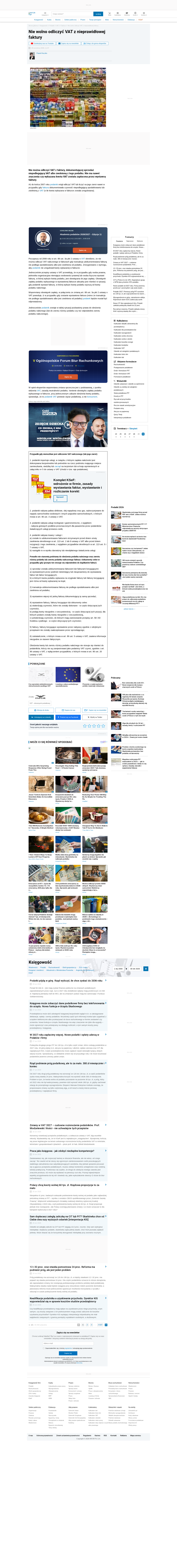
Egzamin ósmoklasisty (56, 1425)
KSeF (141, 20)
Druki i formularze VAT (122, 374)
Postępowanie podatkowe (123, 367)
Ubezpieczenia (53, 1391)
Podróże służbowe (114, 1418)
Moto (107, 20)
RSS (105, 1435)
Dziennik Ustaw (73, 1410)
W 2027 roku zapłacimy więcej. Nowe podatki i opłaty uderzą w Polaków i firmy (128, 252)
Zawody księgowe (34, 1396)
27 (129, 434)
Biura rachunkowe (115, 1383)
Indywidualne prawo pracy (57, 1386)
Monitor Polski (73, 1413)
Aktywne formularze (126, 361)
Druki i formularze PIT (122, 371)
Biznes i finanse (93, 1386)
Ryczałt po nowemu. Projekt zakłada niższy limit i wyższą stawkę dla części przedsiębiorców (129, 310)
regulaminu (68, 1348)
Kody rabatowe (133, 1415)
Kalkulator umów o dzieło (123, 339)
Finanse (131, 1391)
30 (143, 434)
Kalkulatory (122, 320)
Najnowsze (129, 241)
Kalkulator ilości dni (121, 354)
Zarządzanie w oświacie (56, 1420)
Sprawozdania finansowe (116, 1396)
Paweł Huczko (42, 53)
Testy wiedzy (53, 1427)
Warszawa (81, 366)
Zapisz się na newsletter (97, 710)
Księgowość (38, 20)
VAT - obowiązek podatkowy (40, 703)
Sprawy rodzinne (74, 1386)
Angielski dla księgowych (85, 970)
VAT (57, 25)
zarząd (58, 466)
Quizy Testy (118, 414)
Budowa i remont (133, 1393)
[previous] (78, 1325)
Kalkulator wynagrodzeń (122, 333)
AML (109, 1398)
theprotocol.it (132, 1423)
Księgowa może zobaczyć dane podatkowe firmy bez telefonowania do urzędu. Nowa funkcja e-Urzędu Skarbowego (129, 246)
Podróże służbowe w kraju (116, 1410)
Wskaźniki (122, 380)
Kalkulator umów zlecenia (123, 336)
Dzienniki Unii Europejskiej (77, 1418)
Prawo (83, 20)
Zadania (31, 1415)
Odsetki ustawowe (114, 1420)
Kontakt (114, 1435)
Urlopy (51, 1393)
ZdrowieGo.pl (132, 1410)
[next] (106, 1325)
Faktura (63, 25)
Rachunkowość (119, 364)
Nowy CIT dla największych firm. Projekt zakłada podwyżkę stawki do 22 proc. (127, 304)
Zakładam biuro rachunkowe (117, 1386)
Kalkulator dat (119, 357)
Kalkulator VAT (119, 348)
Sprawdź (60, 498)
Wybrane (140, 241)
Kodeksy (71, 1423)
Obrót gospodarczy (69, 967)
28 (134, 434)
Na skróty (131, 1407)
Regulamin (87, 1435)
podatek (86, 298)
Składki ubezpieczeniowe (116, 1415)
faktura (46, 187)
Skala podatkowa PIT (121, 393)
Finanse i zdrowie (94, 1398)
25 (120, 434)
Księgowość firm (35, 1383)
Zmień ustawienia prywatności (68, 1435)
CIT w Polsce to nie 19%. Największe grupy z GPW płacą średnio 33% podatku (129, 281)
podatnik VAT (51, 397)
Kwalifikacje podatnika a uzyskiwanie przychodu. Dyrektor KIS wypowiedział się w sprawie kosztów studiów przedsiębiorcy (129, 275)
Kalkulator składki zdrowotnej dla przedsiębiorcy (126, 325)
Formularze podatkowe (122, 377)
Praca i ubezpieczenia (95, 1391)
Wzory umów (132, 1418)
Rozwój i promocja (34, 1418)
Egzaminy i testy (54, 1418)
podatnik (54, 184)
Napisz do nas (70, 710)
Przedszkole (52, 1410)
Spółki (90, 1388)
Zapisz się (82, 250)
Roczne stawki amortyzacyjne (124, 405)
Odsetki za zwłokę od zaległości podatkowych (125, 388)
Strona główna (33, 25)
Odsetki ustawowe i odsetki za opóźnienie (129, 384)
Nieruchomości (118, 20)
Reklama (123, 1435)
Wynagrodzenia (54, 1388)
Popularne (119, 241)
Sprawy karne (73, 1388)
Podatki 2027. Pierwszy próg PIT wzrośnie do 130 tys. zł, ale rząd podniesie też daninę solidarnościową (129, 293)
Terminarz (122, 428)
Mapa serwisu (135, 1435)
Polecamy (115, 677)
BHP (50, 1396)
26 (125, 434)
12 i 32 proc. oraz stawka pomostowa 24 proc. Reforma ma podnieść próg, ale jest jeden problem (128, 269)
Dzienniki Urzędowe (75, 1415)
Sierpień (133, 428)
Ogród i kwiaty (133, 1396)
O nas (31, 1435)
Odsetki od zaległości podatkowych (126, 351)
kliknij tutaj (79, 1363)
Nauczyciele (52, 1415)
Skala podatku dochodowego (117, 1423)
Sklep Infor (72, 1398)
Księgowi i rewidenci (36, 970)
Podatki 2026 (117, 507)
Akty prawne (73, 1407)
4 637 (100, 1325)
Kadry (49, 20)
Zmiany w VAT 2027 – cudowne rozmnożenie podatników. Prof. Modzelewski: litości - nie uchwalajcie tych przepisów (128, 264)
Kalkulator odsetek (94, 1418)
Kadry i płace (33, 1420)
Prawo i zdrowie (74, 1401)
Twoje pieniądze (95, 20)
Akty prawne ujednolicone (77, 1420)
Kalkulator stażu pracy (95, 1420)
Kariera (97, 1435)
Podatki (51, 25)
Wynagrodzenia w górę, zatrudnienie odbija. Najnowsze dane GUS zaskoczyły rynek (129, 298)
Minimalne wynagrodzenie (116, 1413)
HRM (50, 1398)
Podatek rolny (119, 408)
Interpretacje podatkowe (122, 417)
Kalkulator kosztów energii (123, 342)
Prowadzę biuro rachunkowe (117, 1388)
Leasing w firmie (93, 1396)
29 (139, 434)
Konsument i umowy (75, 1391)
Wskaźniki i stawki (115, 1407)
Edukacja (131, 20)
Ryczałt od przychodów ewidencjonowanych (122, 400)
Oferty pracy (132, 1425)
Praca (70, 1396)
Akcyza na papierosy (121, 411)
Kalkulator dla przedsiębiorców (125, 330)
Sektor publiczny (70, 20)
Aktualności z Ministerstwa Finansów (59, 970)
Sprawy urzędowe (74, 1393)
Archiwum (131, 1413)
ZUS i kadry (83, 967)
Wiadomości (33, 967)
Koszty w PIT (118, 396)
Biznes (57, 20)
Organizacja (32, 1410)
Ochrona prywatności (44, 1435)
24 (116, 434)
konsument (92, 397)
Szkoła (51, 1413)
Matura (51, 1423)
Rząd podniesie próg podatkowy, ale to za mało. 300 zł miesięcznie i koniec (128, 258)
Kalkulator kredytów (121, 345)
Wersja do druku (43, 710)
